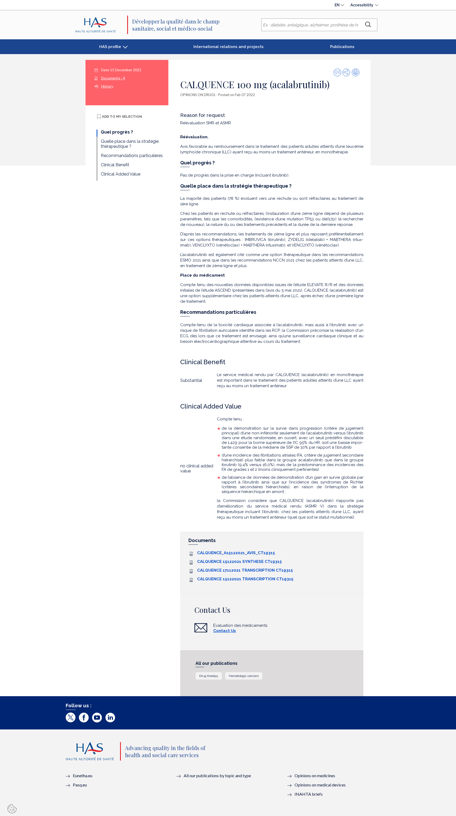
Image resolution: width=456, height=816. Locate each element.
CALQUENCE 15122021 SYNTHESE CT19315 (239, 561)
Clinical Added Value (120, 174)
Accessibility (361, 5)
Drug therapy (208, 676)
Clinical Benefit (115, 164)
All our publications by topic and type (217, 775)
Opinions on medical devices (320, 784)
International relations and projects (228, 46)
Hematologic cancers (244, 676)
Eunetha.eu (82, 775)
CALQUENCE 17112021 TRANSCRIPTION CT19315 (245, 570)
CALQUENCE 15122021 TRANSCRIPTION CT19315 (245, 579)
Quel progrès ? (117, 132)
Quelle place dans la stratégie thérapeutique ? (130, 144)
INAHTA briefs (308, 793)
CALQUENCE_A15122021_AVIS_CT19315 (236, 553)
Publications (342, 46)
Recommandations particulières (132, 155)
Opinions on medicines (314, 775)
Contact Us (224, 630)
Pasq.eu (80, 784)
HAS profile (110, 46)
